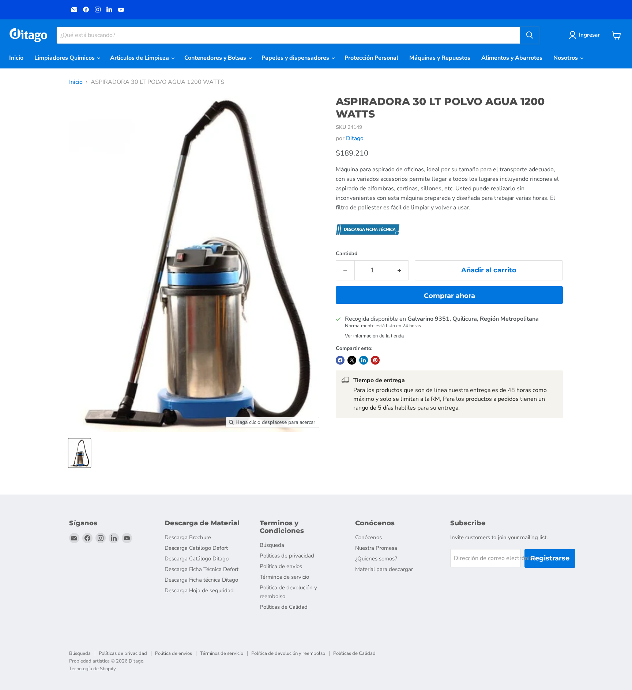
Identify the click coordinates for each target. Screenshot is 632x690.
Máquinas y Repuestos (439, 58)
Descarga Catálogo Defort (196, 548)
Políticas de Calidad (284, 607)
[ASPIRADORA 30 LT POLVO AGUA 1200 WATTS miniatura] (79, 453)
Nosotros (566, 58)
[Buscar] (529, 35)
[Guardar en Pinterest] (375, 360)
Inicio (16, 58)
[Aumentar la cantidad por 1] (399, 270)
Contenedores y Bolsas (216, 58)
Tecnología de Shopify (92, 668)
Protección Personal (371, 58)
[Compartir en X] (351, 360)
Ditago (355, 138)
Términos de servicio (284, 577)
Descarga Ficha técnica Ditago (201, 579)
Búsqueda (272, 545)
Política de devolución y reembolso (288, 653)
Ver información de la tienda (374, 336)
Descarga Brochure (188, 537)
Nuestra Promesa (376, 548)
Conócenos (368, 537)
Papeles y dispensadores (296, 58)
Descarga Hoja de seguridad (199, 590)
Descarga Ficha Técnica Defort (201, 569)
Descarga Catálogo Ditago (197, 558)
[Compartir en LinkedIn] (363, 360)
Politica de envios (281, 566)
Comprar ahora (449, 296)
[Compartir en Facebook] (340, 360)
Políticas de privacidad (287, 555)
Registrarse (549, 558)
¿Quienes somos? (376, 558)
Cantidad (346, 254)
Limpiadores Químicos (65, 58)
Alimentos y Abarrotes (511, 58)
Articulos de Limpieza (140, 58)
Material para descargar (384, 569)
